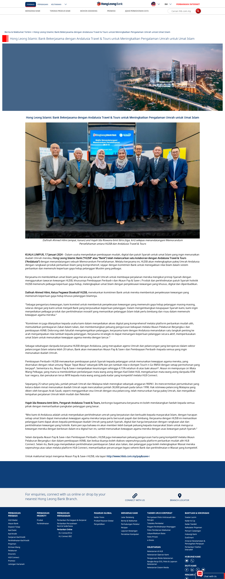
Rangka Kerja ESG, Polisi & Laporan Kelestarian (162, 562)
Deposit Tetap (14, 527)
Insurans (12, 554)
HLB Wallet (12, 520)
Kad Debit (12, 530)
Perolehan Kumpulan (130, 534)
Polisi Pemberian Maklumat (159, 530)
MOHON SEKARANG (88, 11)
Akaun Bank (13, 523)
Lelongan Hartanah (16, 564)
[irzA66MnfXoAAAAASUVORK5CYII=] (192, 560)
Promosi (11, 560)
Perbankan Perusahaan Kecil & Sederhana (67, 524)
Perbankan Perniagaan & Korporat (71, 520)
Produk (40, 520)
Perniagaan (43, 4)
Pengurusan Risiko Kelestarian (160, 558)
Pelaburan (12, 550)
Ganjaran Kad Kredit (16, 537)
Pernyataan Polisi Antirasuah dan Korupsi (161, 518)
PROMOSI (111, 11)
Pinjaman (12, 544)
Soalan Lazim (190, 517)
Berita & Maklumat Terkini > (19, 32)
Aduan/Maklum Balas (156, 533)
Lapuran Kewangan (129, 531)
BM (166, 4)
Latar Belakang (127, 517)
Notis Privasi (152, 536)
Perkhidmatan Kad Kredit (18, 540)
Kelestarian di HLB (155, 551)
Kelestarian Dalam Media (158, 567)
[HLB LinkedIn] (192, 569)
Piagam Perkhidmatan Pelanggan (161, 526)
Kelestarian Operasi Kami (158, 554)
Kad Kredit (12, 533)
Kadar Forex (99, 517)
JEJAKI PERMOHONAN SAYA (137, 11)
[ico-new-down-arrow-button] (66, 5)
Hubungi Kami (191, 534)
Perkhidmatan (43, 523)
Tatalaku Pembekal (155, 523)
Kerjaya (124, 527)
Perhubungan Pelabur (130, 524)
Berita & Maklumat (129, 520)
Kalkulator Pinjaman (193, 527)
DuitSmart (189, 537)
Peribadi (30, 4)
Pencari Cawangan (193, 531)
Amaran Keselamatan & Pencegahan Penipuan (195, 542)
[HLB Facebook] (187, 569)
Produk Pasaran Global (103, 520)
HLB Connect (13, 557)
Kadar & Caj (190, 520)
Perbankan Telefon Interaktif (193, 548)
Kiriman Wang (14, 547)
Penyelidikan (99, 524)
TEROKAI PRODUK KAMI (60, 11)
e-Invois (150, 540)
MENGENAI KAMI (32, 11)
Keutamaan (56, 4)
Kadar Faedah (191, 524)
